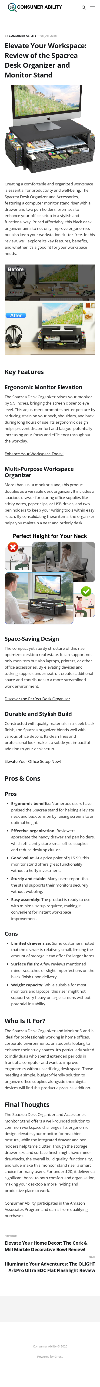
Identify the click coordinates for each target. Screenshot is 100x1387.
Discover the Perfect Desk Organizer (37, 698)
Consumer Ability (22, 36)
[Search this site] (83, 7)
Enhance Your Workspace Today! (34, 453)
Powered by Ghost (50, 1356)
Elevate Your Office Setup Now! (33, 761)
